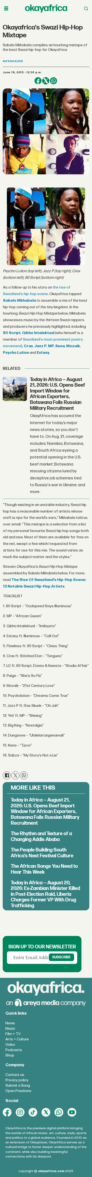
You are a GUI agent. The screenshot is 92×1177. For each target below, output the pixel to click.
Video (10, 1044)
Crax (28, 346)
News (10, 1023)
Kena (60, 346)
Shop (9, 1055)
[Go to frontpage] (46, 8)
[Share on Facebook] (37, 80)
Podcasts (13, 1050)
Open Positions (18, 1091)
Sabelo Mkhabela (19, 300)
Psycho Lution (16, 352)
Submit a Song (17, 1085)
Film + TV (13, 1034)
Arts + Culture (17, 1039)
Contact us (14, 1075)
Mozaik (73, 346)
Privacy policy (16, 1080)
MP (51, 346)
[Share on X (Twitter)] (45, 80)
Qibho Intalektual (38, 333)
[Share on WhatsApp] (53, 80)
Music (10, 1028)
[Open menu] (6, 8)
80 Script (12, 333)
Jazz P (40, 346)
